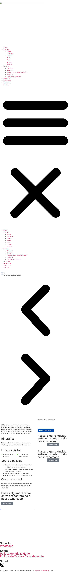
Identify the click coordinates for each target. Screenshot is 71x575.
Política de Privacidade (15, 553)
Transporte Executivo (14, 76)
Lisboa (9, 56)
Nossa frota (7, 83)
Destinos (6, 49)
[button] (35, 157)
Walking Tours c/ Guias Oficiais (17, 72)
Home (5, 47)
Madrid (9, 52)
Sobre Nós (6, 79)
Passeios (10, 74)
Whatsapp (6, 546)
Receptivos (7, 81)
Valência (9, 64)
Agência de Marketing (42, 570)
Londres (9, 62)
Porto (9, 58)
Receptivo (10, 70)
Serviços (6, 66)
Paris (8, 60)
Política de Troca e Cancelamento (22, 556)
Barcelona (10, 54)
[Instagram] (2, 565)
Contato (6, 85)
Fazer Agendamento (45, 430)
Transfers (10, 68)
